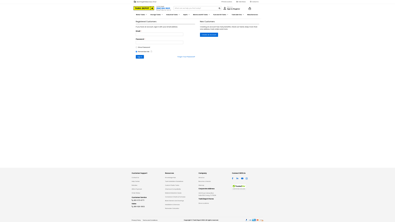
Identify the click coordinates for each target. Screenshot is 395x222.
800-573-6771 (139, 200)
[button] (151, 51)
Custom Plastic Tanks (172, 185)
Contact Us (255, 2)
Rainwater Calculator (172, 208)
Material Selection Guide (173, 193)
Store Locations (227, 2)
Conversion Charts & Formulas (175, 197)
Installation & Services (172, 205)
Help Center (136, 181)
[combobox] (197, 8)
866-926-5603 (139, 206)
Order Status (242, 2)
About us (201, 178)
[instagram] (247, 178)
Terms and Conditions (150, 220)
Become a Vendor (205, 181)
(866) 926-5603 (163, 8)
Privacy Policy (136, 220)
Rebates (134, 185)
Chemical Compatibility (173, 189)
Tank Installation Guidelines (174, 181)
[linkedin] (237, 178)
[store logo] (144, 8)
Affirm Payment (137, 189)
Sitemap (201, 185)
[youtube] (242, 178)
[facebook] (233, 178)
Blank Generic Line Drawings (174, 201)
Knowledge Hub (170, 178)
